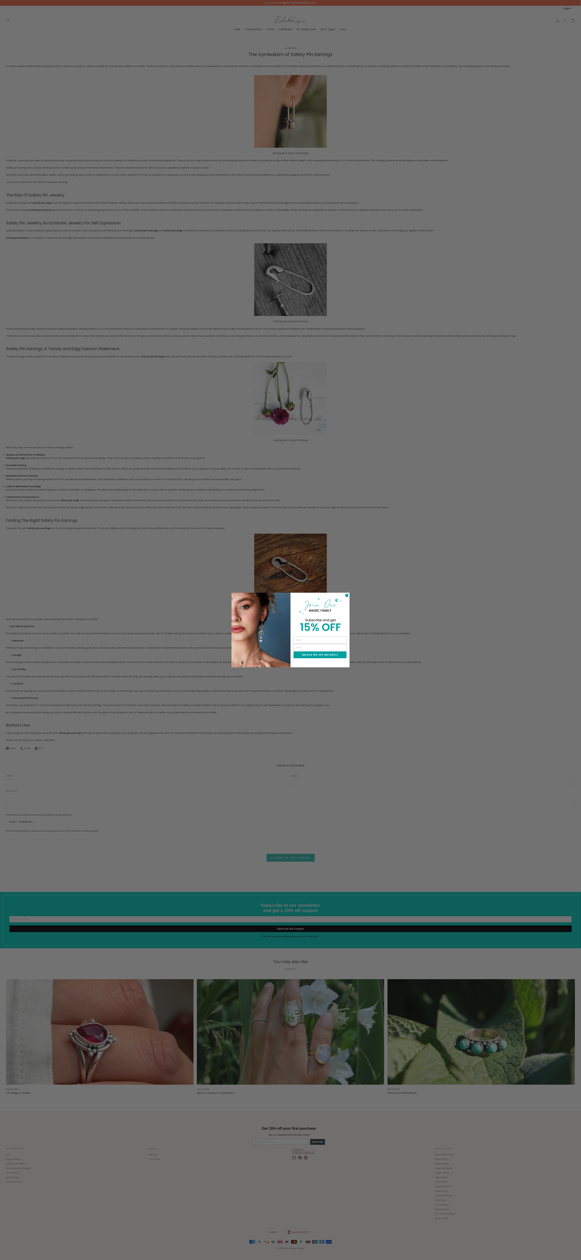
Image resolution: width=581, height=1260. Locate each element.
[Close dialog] (346, 595)
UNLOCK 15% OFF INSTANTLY (320, 654)
